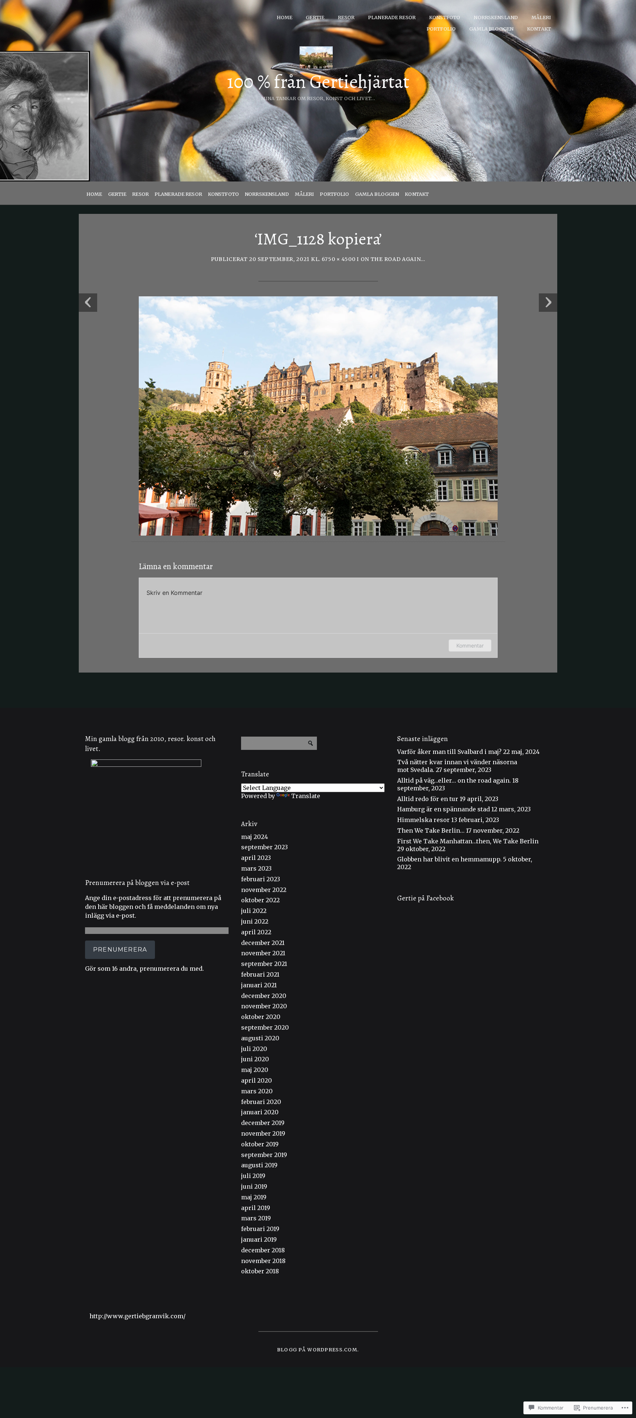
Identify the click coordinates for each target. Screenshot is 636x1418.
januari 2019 (259, 1239)
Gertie (315, 17)
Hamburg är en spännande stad (443, 809)
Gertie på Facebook (425, 898)
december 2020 (263, 995)
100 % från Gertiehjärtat (318, 82)
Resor (346, 17)
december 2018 (263, 1250)
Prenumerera (120, 949)
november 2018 (263, 1260)
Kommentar (470, 645)
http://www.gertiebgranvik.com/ (137, 1316)
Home (285, 17)
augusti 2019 (259, 1165)
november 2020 (264, 1006)
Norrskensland (496, 17)
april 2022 (256, 932)
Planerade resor (392, 17)
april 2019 (255, 1207)
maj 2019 (253, 1197)
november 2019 (263, 1133)
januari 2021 (259, 985)
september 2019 (264, 1154)
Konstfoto (444, 17)
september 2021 (264, 963)
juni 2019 (254, 1186)
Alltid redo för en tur (427, 799)
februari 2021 (260, 974)
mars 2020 (257, 1091)
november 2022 (263, 889)
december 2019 (263, 1122)
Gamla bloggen (491, 29)
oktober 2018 (260, 1271)
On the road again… (393, 259)
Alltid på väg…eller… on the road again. (454, 780)
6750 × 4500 (339, 259)
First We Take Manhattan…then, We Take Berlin (467, 841)
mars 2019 (256, 1218)
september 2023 (264, 847)
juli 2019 (253, 1175)
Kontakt (539, 29)
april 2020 (256, 1080)
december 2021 (263, 942)
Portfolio (441, 29)
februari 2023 (260, 879)
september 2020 (265, 1027)
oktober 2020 (260, 1016)
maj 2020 (254, 1069)
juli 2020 (254, 1048)
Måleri (541, 17)
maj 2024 (254, 836)
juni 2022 (254, 921)
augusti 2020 (260, 1038)
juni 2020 (255, 1059)
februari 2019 (260, 1228)
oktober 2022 (260, 900)
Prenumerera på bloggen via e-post (137, 883)
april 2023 (256, 857)
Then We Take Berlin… (430, 830)
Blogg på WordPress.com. (318, 1349)
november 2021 (263, 953)
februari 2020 (261, 1101)
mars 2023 (256, 868)
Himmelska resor (423, 819)
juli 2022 (253, 910)
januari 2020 (260, 1112)
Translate (305, 796)
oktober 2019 (260, 1144)
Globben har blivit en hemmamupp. (449, 859)
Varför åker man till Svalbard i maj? (449, 751)
